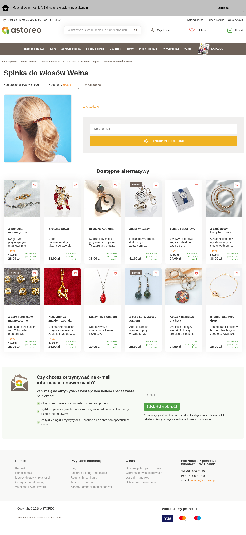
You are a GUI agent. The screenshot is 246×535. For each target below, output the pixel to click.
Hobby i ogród (95, 48)
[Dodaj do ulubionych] (35, 185)
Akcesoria (71, 61)
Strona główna (9, 61)
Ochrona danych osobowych (144, 472)
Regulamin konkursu (84, 477)
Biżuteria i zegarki (90, 61)
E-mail (151, 394)
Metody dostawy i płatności (32, 477)
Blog (74, 468)
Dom (53, 48)
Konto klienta (23, 472)
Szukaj (134, 30)
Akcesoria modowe (51, 61)
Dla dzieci (116, 48)
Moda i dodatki (148, 48)
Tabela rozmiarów (82, 482)
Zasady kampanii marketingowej (91, 486)
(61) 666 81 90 (195, 471)
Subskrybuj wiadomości (162, 406)
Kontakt (20, 468)
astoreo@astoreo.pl (202, 480)
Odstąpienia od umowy (30, 482)
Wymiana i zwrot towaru (30, 486)
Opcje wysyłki (235, 19)
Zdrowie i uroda (71, 48)
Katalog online (195, 19)
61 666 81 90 (33, 19)
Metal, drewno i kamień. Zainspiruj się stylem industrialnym (50, 7)
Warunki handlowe (137, 477)
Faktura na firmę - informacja (89, 472)
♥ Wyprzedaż (171, 48)
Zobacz (223, 7)
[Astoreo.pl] (31, 30)
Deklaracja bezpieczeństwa (143, 468)
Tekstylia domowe (33, 48)
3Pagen (67, 84)
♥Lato (187, 48)
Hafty (130, 48)
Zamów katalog (215, 19)
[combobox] (96, 30)
